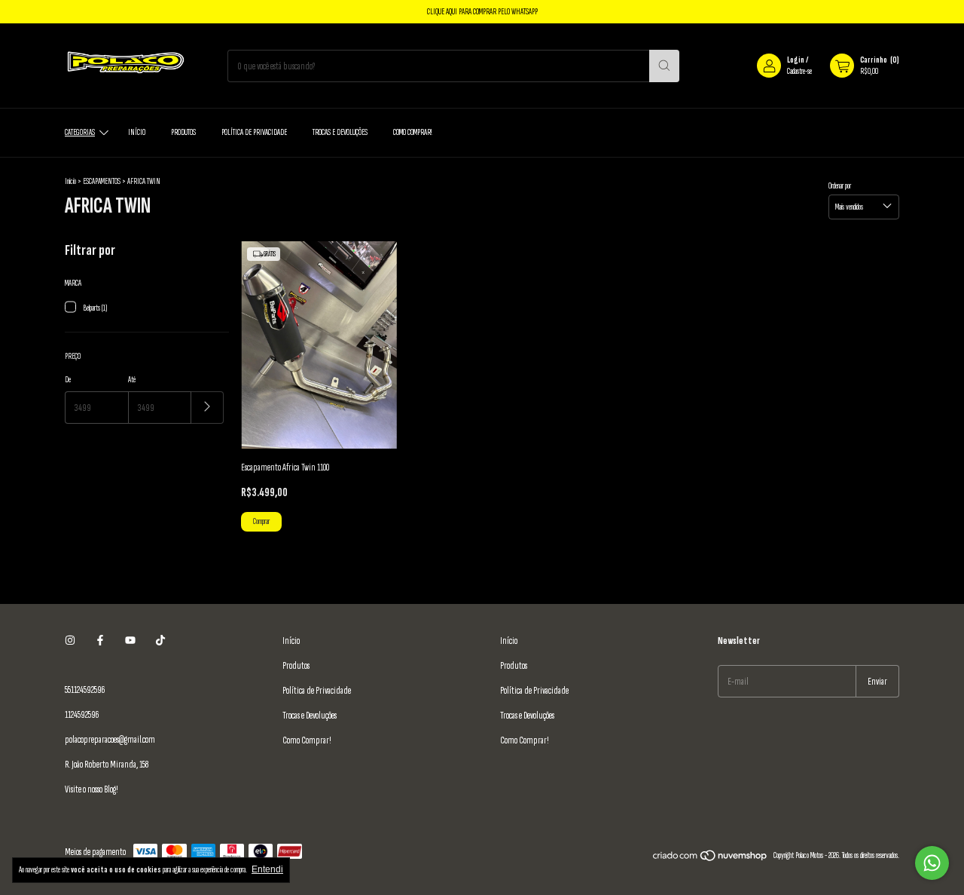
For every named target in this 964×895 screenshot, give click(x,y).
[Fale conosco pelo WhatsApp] (932, 863)
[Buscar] (664, 66)
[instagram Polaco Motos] (70, 640)
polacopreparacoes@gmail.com (110, 739)
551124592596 (85, 689)
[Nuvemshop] (710, 859)
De (68, 379)
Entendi (267, 869)
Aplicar (207, 407)
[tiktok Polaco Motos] (160, 640)
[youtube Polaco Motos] (130, 640)
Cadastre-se (799, 71)
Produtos (183, 132)
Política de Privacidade (254, 132)
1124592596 (82, 714)
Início (136, 132)
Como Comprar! (412, 132)
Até (132, 379)
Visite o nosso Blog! (91, 789)
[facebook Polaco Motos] (100, 640)
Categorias (80, 132)
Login (795, 60)
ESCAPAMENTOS (101, 181)
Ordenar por (839, 186)
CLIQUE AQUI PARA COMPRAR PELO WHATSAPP (482, 11)
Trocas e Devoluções (340, 132)
